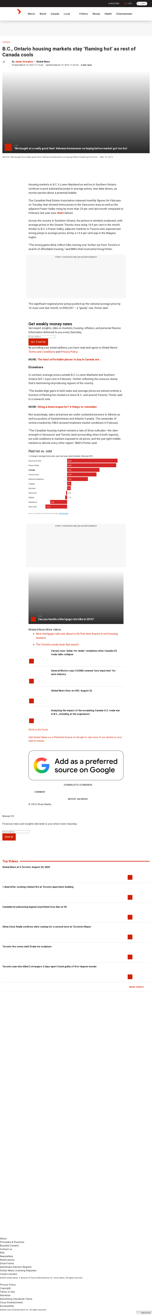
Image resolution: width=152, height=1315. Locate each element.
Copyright (5, 1288)
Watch (31, 13)
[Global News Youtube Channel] (112, 1188)
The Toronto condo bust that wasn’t (57, 644)
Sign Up (9, 837)
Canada (55, 13)
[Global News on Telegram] (22, 1235)
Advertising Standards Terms (16, 1299)
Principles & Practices (12, 1242)
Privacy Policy (69, 351)
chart (61, 212)
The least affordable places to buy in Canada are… (69, 359)
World (43, 13)
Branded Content (9, 1245)
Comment (40, 792)
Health (108, 13)
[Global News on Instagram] (22, 1211)
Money (96, 13)
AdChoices (146, 1313)
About (3, 1238)
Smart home (7, 1263)
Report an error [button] (78, 799)
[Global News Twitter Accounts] (68, 1188)
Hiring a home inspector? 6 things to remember (68, 406)
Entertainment (124, 13)
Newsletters (6, 1256)
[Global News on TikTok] (112, 1211)
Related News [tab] (36, 629)
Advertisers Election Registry (16, 1267)
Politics (83, 13)
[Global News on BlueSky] (67, 1235)
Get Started (38, 342)
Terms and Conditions (41, 351)
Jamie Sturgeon (24, 61)
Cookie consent (8, 1274)
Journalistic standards (77, 785)
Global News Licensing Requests (18, 1270)
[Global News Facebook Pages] (22, 1188)
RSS (2, 1252)
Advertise (5, 1295)
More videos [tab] (53, 629)
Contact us (6, 1249)
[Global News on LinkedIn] (68, 1211)
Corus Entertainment (11, 1302)
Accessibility (7, 1306)
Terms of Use (7, 1291)
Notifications (7, 1259)
